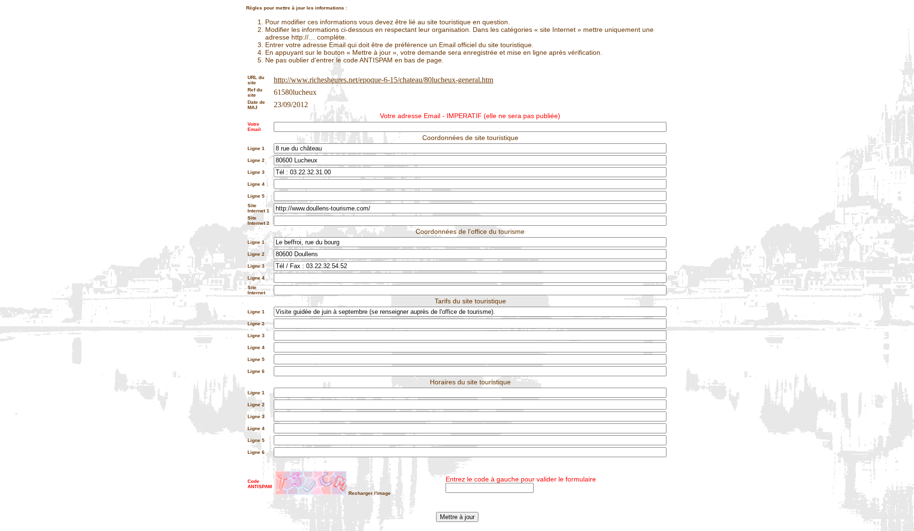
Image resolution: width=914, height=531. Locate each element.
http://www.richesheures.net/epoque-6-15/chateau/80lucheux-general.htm (383, 80)
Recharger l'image (369, 493)
